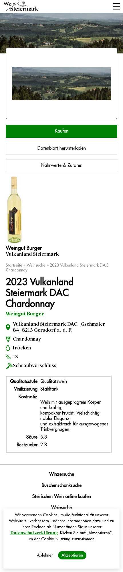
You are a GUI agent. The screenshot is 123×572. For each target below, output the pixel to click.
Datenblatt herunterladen (61, 148)
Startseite (14, 265)
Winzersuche (61, 474)
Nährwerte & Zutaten (61, 165)
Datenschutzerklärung (34, 532)
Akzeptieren (72, 555)
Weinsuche (37, 265)
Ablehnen (45, 555)
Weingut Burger (25, 314)
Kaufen (61, 131)
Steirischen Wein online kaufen (61, 496)
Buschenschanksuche (62, 485)
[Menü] (116, 7)
